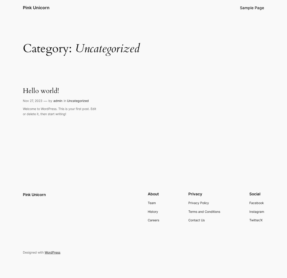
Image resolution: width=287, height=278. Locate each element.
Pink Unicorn (36, 7)
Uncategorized (78, 101)
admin (57, 101)
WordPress (52, 252)
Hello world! (41, 91)
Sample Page (252, 8)
